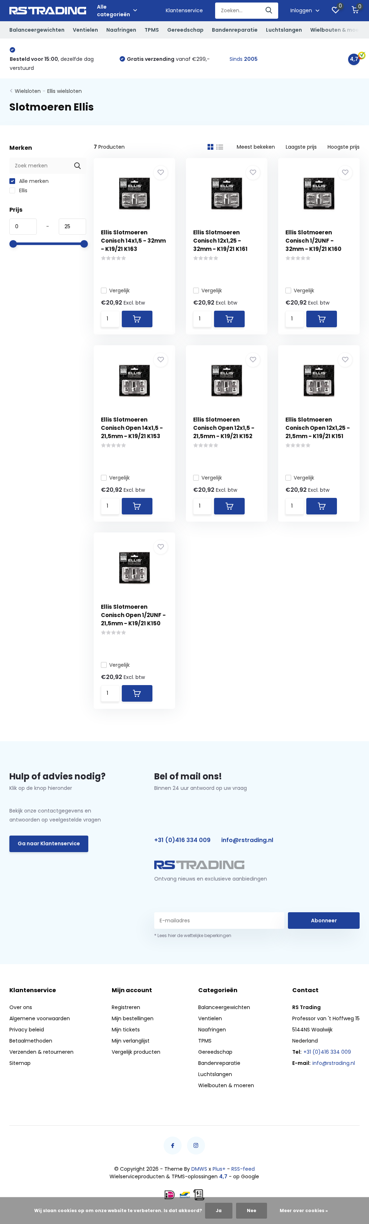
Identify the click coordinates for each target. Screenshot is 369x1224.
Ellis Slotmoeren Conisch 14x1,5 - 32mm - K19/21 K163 (133, 241)
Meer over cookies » (304, 1210)
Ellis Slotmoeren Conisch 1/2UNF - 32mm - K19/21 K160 (313, 241)
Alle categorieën (113, 10)
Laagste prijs (301, 146)
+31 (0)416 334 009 (182, 840)
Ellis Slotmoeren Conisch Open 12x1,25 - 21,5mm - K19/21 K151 (317, 428)
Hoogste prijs (344, 146)
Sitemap (20, 1063)
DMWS (199, 1169)
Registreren (126, 1007)
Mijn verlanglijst (131, 1040)
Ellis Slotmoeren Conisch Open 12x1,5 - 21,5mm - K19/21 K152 (223, 428)
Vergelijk (119, 290)
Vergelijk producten (136, 1052)
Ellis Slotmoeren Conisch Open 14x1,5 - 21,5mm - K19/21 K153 (132, 428)
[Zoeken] (269, 11)
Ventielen (85, 29)
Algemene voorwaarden (39, 1018)
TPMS (152, 29)
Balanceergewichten (37, 29)
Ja (219, 1210)
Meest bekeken (256, 146)
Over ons (20, 1007)
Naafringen (121, 29)
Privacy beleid (26, 1029)
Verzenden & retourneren (41, 1052)
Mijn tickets (126, 1029)
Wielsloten (28, 91)
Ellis (22, 190)
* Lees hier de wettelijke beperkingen (192, 935)
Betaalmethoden (30, 1040)
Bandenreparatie (235, 29)
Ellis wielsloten (64, 91)
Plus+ (219, 1169)
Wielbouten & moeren (339, 29)
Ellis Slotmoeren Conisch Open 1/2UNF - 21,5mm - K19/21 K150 (133, 615)
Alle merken (33, 181)
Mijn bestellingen (133, 1018)
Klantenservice (184, 10)
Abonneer (324, 920)
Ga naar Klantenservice (49, 843)
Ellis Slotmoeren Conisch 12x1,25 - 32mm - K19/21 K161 (220, 241)
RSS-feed (243, 1169)
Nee (251, 1210)
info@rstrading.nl (247, 840)
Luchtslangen (284, 29)
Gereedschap (185, 29)
